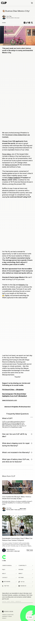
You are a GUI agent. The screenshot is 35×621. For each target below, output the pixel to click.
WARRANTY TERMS (7, 616)
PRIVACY (4, 618)
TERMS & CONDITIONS (7, 614)
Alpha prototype (11, 165)
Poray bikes (6, 154)
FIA (14, 285)
